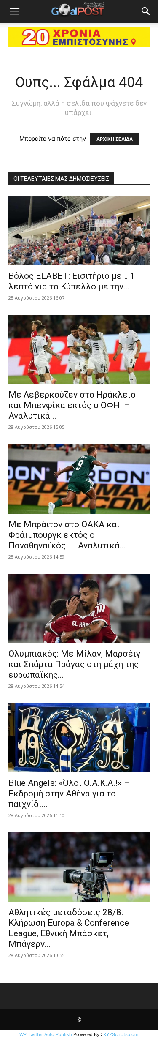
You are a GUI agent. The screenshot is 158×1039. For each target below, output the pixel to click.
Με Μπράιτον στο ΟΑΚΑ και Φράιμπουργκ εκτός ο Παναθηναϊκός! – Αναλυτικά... (67, 535)
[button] (14, 11)
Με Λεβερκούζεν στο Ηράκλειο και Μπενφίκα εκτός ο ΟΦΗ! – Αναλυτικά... (72, 405)
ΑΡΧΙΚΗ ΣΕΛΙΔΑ (114, 139)
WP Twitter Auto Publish (45, 1034)
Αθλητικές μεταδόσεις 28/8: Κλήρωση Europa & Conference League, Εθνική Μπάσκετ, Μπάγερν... (68, 928)
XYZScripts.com (121, 1034)
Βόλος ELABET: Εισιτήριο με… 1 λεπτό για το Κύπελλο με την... (71, 281)
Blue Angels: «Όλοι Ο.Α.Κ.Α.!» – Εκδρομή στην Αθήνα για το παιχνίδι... (69, 793)
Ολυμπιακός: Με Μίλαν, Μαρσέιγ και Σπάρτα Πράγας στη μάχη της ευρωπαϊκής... (74, 664)
